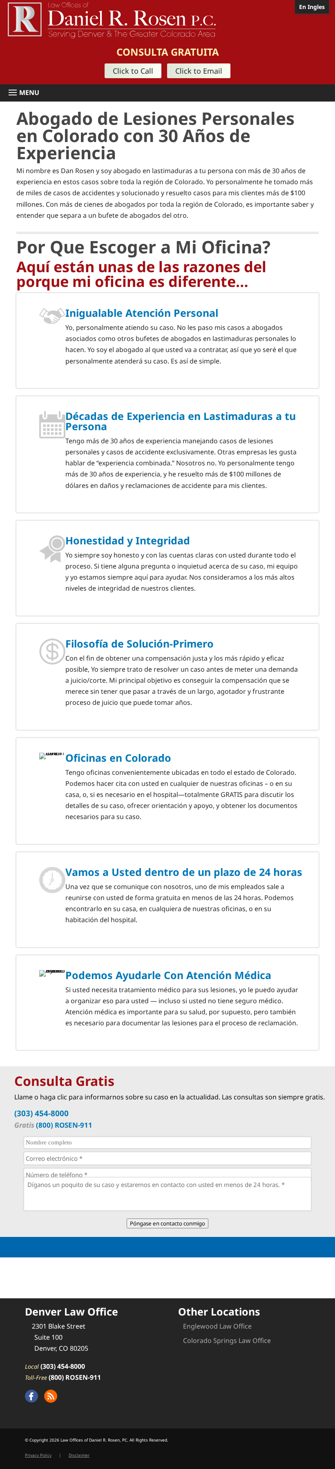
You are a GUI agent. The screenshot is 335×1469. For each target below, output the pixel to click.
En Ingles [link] (312, 7)
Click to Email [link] (198, 71)
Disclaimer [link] (79, 1455)
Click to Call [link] (133, 71)
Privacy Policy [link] (38, 1455)
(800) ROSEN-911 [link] (64, 1125)
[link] (112, 19)
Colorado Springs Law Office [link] (227, 1340)
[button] (170, 92)
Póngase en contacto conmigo (167, 1223)
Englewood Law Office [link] (217, 1326)
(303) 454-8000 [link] (41, 1113)
